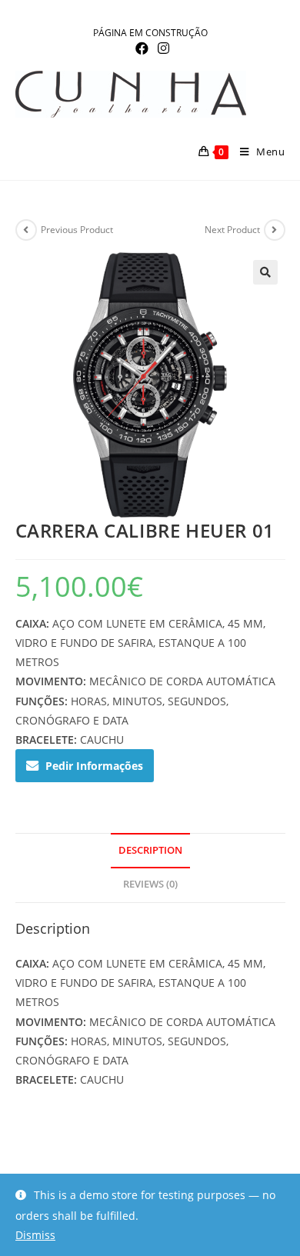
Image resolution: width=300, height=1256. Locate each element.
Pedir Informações (94, 765)
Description (150, 850)
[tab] (150, 851)
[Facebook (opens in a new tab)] (142, 48)
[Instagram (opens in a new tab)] (161, 48)
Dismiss (35, 1235)
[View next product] (274, 230)
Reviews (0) (150, 884)
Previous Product (77, 229)
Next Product (232, 229)
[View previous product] (26, 230)
